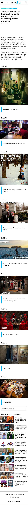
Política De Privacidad (17, 494)
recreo (14, 2)
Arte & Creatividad (5, 8)
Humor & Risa (13, 8)
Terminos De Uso (14, 497)
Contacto (7, 494)
